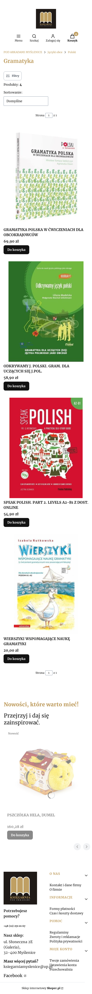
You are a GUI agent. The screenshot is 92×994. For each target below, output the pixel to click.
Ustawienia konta (63, 965)
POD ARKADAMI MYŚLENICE (23, 52)
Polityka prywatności (66, 941)
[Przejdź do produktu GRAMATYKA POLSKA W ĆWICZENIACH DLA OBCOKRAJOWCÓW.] (46, 175)
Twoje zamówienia (64, 961)
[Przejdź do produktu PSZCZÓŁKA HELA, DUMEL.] (47, 770)
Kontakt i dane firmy (65, 885)
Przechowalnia (61, 969)
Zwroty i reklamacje (65, 937)
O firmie (56, 890)
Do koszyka (16, 250)
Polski (72, 52)
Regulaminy (59, 932)
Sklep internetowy (41, 988)
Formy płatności (62, 909)
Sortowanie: (13, 92)
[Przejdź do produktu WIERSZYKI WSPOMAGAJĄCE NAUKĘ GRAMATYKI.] (46, 584)
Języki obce (55, 52)
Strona (40, 115)
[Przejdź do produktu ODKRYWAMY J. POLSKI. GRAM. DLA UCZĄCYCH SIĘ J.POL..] (46, 311)
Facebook (13, 975)
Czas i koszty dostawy (66, 913)
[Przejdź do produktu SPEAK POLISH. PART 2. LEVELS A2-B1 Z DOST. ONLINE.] (46, 448)
